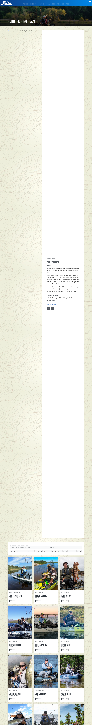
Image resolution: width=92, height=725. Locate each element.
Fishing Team (33, 4)
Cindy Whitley (67, 645)
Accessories (65, 4)
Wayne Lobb (66, 694)
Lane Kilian (66, 596)
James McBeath (15, 596)
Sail (57, 4)
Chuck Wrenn (41, 645)
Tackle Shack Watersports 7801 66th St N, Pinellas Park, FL (61, 298)
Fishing (25, 4)
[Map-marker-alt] (48, 308)
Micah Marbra (41, 596)
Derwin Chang (15, 645)
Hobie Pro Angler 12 (51, 304)
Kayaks (42, 4)
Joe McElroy (40, 694)
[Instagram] (52, 308)
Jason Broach (15, 694)
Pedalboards (50, 4)
